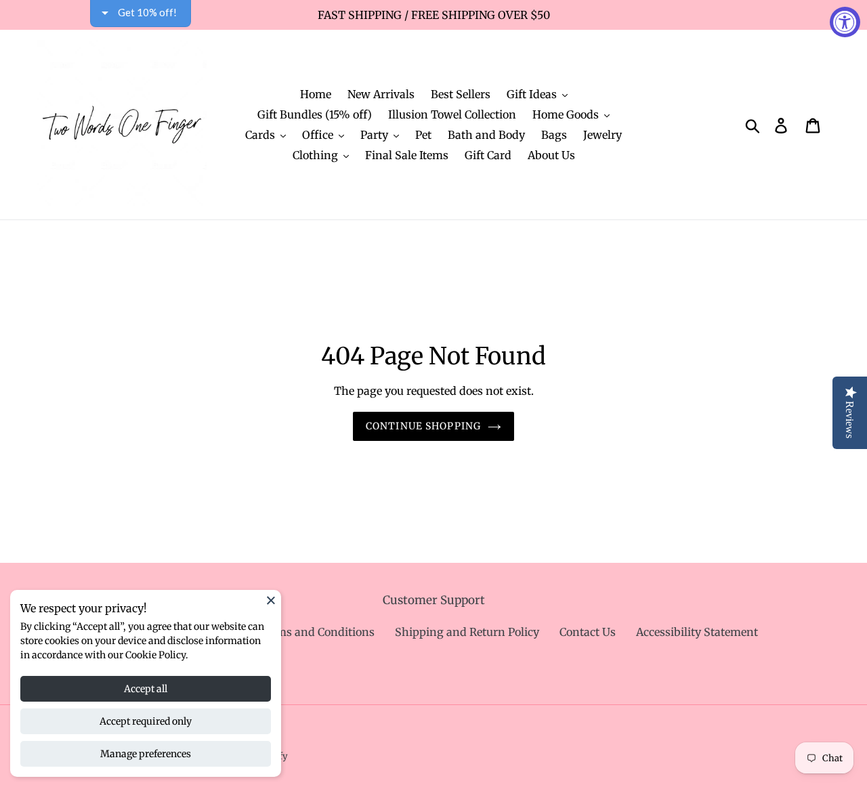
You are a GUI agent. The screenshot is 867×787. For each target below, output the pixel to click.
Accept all (145, 689)
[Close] (271, 600)
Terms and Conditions (316, 632)
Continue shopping (423, 426)
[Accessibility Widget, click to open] (845, 22)
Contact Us (587, 632)
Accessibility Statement (697, 632)
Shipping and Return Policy (467, 632)
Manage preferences (145, 754)
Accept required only (146, 721)
